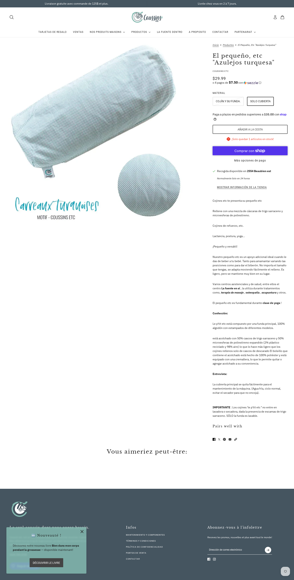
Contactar (133, 559)
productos (228, 45)
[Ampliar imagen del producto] (95, 132)
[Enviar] (268, 550)
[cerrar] (82, 532)
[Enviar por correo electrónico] (230, 439)
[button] (250, 83)
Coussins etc (221, 71)
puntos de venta (136, 553)
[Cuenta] (275, 17)
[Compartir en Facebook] (214, 439)
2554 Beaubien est (259, 171)
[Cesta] (282, 17)
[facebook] (209, 559)
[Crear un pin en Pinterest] (224, 439)
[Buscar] (12, 17)
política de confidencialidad (144, 547)
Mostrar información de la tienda (242, 187)
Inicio (216, 45)
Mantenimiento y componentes (145, 535)
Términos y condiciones (141, 541)
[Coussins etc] (147, 17)
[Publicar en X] (219, 439)
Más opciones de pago (250, 160)
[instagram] (214, 559)
